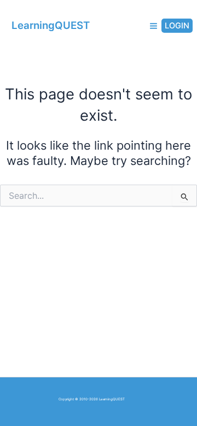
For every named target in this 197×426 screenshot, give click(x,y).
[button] (174, 26)
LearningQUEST (50, 25)
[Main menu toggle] (153, 26)
